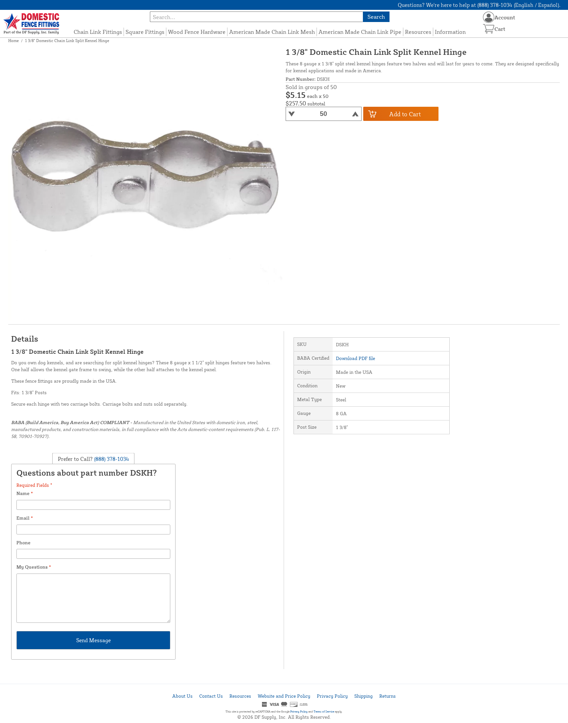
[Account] (488, 17)
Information (450, 31)
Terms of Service (324, 711)
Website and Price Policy (284, 696)
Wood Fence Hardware (196, 31)
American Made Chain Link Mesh (272, 31)
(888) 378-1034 (111, 458)
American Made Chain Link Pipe (360, 31)
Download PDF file (355, 358)
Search (376, 16)
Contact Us (211, 696)
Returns (387, 696)
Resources (418, 31)
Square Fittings (145, 31)
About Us (182, 696)
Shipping (363, 696)
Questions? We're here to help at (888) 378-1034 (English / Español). (479, 5)
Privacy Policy (332, 696)
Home (13, 40)
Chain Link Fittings (98, 31)
